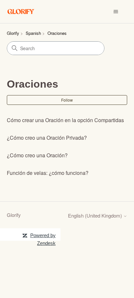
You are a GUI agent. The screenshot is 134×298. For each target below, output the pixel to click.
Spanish (33, 33)
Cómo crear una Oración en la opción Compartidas (65, 120)
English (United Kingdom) (95, 215)
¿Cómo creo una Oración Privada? (47, 137)
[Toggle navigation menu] (115, 12)
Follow (67, 100)
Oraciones (57, 33)
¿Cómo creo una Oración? (37, 155)
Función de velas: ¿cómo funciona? (47, 173)
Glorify (13, 33)
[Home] (21, 12)
